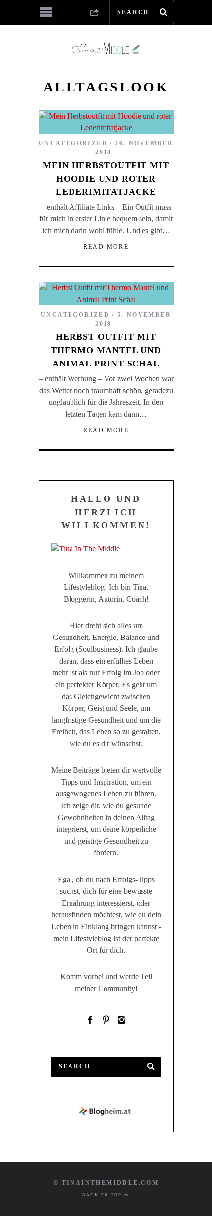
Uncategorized (73, 143)
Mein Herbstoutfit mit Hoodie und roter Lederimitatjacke (106, 178)
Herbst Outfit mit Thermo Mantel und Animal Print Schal (106, 350)
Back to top (103, 1195)
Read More (106, 247)
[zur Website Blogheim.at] (106, 1114)
